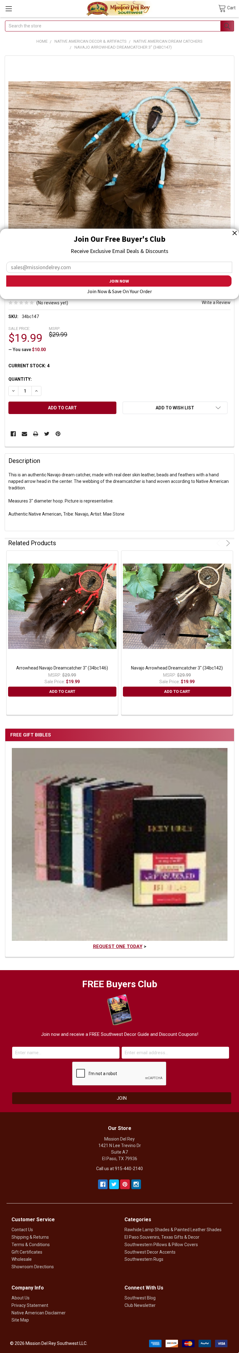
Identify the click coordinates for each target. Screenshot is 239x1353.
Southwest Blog (140, 1297)
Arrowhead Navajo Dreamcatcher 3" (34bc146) (62, 667)
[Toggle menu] (8, 8)
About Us (21, 1297)
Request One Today (118, 946)
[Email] (24, 434)
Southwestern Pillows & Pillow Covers (161, 1244)
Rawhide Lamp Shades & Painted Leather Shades (173, 1229)
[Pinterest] (58, 434)
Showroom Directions (33, 1266)
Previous (219, 543)
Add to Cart (62, 691)
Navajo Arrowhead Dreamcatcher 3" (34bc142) (177, 667)
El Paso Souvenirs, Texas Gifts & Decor (161, 1237)
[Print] (35, 434)
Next (227, 543)
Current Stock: (28, 365)
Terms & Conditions (31, 1244)
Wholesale (22, 1259)
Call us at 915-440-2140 (119, 1168)
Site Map (20, 1319)
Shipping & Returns (30, 1237)
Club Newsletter (140, 1305)
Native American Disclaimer (39, 1312)
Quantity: (20, 379)
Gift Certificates (27, 1252)
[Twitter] (47, 434)
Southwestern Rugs (143, 1259)
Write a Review (216, 302)
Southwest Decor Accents (150, 1252)
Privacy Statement (30, 1305)
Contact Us (22, 1229)
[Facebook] (13, 434)
